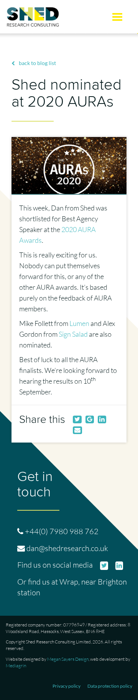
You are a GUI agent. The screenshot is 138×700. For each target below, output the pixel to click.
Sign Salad (73, 334)
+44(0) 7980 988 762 (62, 531)
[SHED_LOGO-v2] (34, 17)
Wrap (68, 581)
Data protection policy (109, 686)
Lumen (79, 323)
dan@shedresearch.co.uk (67, 548)
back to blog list (37, 63)
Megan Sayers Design (68, 659)
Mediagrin (16, 665)
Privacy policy (66, 686)
